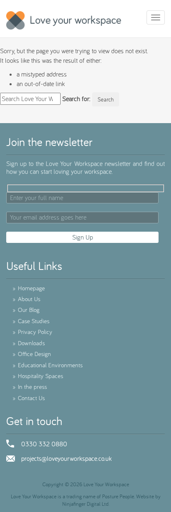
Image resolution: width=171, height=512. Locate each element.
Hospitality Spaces (37, 376)
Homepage (28, 288)
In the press (29, 387)
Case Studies (30, 321)
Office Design (31, 354)
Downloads (28, 343)
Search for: (76, 98)
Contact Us (28, 398)
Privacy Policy (32, 332)
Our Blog (25, 310)
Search (106, 99)
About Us (26, 299)
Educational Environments (47, 365)
